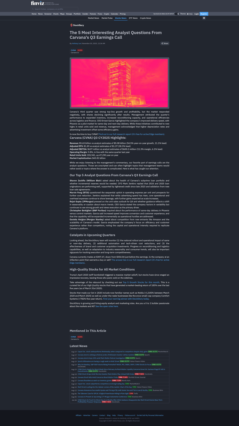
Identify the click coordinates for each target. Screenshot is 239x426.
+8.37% (152, 351)
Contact (102, 415)
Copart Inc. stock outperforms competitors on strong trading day (101, 384)
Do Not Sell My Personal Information (150, 415)
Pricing (122, 14)
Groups (69, 14)
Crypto (106, 14)
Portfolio (77, 14)
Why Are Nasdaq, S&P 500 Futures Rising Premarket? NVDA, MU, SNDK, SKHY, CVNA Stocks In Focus (114, 365)
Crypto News (145, 18)
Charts (56, 14)
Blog (108, 415)
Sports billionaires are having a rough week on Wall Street (98, 361)
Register (204, 14)
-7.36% (106, 402)
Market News (93, 18)
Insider (85, 14)
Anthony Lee (76, 43)
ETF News (133, 18)
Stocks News (120, 18)
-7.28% (116, 380)
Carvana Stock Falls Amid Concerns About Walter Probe (98, 377)
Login (196, 14)
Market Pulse (107, 18)
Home (34, 14)
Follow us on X (130, 415)
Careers (95, 415)
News (40, 14)
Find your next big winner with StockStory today (126, 298)
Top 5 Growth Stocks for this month (141, 282)
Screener (48, 14)
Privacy (120, 415)
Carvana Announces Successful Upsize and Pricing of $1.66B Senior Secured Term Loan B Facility (113, 390)
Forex (100, 14)
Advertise (86, 415)
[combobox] (54, 9)
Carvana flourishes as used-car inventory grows (95, 380)
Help (191, 14)
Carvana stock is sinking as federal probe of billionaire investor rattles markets (106, 355)
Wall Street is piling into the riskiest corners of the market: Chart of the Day (105, 387)
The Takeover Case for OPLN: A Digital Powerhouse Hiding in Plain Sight (103, 393)
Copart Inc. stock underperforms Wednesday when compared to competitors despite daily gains (113, 352)
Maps (62, 14)
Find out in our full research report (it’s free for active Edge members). (132, 134)
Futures (93, 14)
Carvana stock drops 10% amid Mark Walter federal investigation (101, 358)
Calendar (114, 14)
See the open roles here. (107, 306)
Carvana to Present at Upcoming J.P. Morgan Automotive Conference (102, 397)
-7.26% (139, 374)
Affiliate (78, 415)
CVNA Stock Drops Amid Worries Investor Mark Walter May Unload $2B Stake (106, 374)
